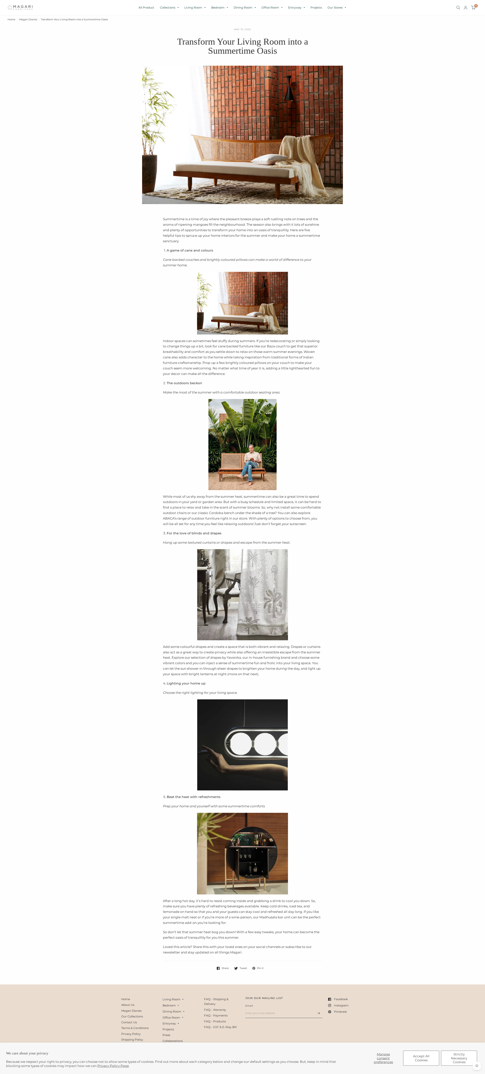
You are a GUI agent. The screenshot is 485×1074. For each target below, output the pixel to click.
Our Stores (335, 7)
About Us (127, 1005)
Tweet (243, 968)
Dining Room (243, 7)
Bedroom (218, 7)
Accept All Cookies (421, 1058)
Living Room (193, 7)
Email (249, 1005)
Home (11, 19)
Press (166, 1035)
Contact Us (129, 1022)
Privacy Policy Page (113, 1066)
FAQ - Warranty (215, 1010)
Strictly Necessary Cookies (459, 1058)
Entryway (294, 7)
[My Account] (465, 7)
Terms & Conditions (135, 1028)
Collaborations (173, 1041)
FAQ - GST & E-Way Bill (220, 1027)
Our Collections (132, 1016)
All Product (146, 7)
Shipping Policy (132, 1039)
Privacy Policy (131, 1034)
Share (225, 968)
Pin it (260, 968)
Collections (167, 7)
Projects (316, 7)
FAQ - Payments (216, 1015)
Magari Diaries (28, 19)
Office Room (270, 7)
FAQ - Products (215, 1021)
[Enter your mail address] (318, 1013)
